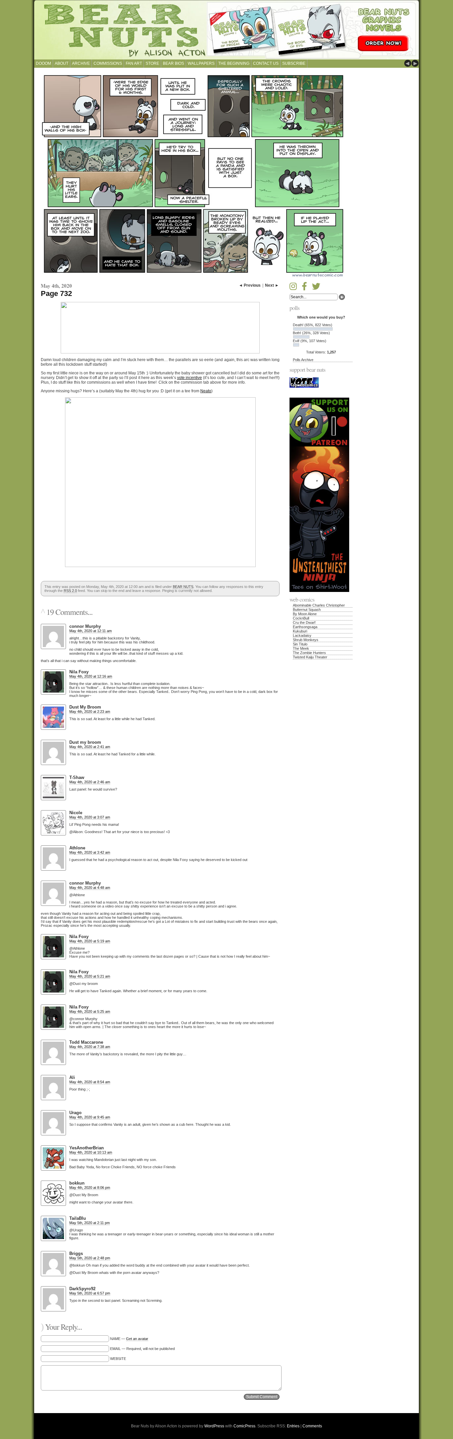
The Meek (301, 648)
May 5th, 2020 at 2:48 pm (89, 1258)
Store (152, 63)
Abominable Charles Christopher (319, 605)
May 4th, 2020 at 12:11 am (90, 631)
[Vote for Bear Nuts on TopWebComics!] (304, 386)
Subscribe (293, 63)
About (61, 63)
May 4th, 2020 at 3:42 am (89, 852)
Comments (312, 1426)
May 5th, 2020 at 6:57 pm (89, 1293)
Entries (293, 1426)
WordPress (214, 1426)
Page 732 (56, 293)
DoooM (43, 63)
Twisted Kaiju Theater (310, 657)
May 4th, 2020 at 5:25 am (89, 1011)
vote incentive (189, 377)
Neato (205, 391)
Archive (81, 63)
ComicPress (244, 1426)
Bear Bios (173, 63)
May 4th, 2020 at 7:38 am (89, 1047)
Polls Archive (303, 360)
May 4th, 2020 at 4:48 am (89, 888)
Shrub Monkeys (305, 640)
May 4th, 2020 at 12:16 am (90, 676)
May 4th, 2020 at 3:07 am (89, 817)
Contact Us (266, 63)
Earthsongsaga (305, 627)
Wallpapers (201, 63)
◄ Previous (250, 285)
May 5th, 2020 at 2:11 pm (89, 1223)
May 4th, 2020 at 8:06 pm (89, 1188)
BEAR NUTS (183, 587)
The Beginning (233, 63)
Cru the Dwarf (304, 622)
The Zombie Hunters (309, 653)
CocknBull (301, 618)
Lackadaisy (302, 635)
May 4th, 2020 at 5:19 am (89, 941)
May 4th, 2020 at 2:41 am (89, 747)
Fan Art (134, 63)
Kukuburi (300, 631)
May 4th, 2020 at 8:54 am (89, 1082)
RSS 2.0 (70, 591)
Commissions (108, 63)
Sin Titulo (300, 644)
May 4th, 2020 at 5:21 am (89, 976)
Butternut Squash (307, 610)
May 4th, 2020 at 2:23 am (89, 712)
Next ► (272, 285)
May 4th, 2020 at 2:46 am (89, 782)
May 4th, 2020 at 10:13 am (90, 1152)
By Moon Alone (305, 614)
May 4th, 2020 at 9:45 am (89, 1117)
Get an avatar (137, 1339)
